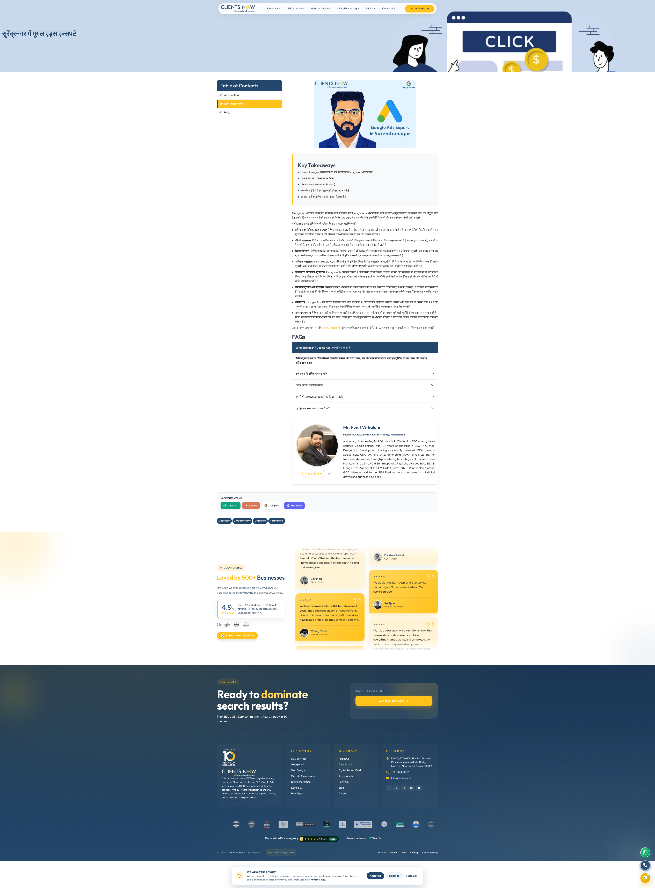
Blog (341, 787)
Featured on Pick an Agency (282, 838)
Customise (412, 875)
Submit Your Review (240, 635)
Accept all (375, 875)
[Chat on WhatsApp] (645, 852)
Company (273, 8)
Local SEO (297, 787)
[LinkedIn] (404, 788)
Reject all (394, 875)
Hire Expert (297, 793)
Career (343, 793)
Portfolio (344, 782)
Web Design (298, 770)
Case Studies (346, 764)
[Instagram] (411, 788)
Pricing (370, 8)
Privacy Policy (317, 879)
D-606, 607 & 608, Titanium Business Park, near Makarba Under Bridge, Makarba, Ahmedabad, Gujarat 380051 (411, 762)
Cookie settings (430, 852)
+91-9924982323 (400, 772)
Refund (393, 852)
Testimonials (346, 776)
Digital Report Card (350, 770)
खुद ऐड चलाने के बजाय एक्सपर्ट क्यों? (313, 408)
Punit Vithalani (331, 328)
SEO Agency (294, 8)
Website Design (320, 8)
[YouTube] (419, 788)
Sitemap (414, 852)
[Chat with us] (645, 878)
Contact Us (388, 8)
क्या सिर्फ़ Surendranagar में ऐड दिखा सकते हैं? (319, 396)
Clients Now (237, 852)
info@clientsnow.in (401, 778)
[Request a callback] (645, 865)
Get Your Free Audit (391, 701)
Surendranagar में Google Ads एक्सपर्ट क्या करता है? (324, 347)
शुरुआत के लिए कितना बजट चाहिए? (313, 373)
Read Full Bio (313, 473)
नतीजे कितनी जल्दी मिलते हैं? (309, 385)
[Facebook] (389, 788)
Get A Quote (417, 8)
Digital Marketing (347, 8)
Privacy (382, 852)
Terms (403, 852)
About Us (344, 758)
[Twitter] (396, 788)
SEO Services (299, 758)
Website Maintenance (303, 776)
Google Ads (298, 764)
